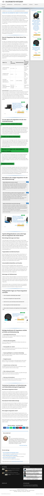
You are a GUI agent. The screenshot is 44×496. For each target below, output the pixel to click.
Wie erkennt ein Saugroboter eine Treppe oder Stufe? (12, 298)
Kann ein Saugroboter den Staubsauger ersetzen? (10, 452)
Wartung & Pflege (17, 4)
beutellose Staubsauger (31, 490)
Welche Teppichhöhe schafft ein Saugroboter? (10, 455)
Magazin (36, 4)
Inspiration (25, 4)
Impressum (41, 493)
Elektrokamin (28, 491)
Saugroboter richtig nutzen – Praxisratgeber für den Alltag (14, 474)
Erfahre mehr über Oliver (23, 445)
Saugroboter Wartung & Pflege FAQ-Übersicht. (17, 461)
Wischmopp (22, 490)
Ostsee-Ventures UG (7, 493)
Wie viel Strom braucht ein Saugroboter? (9, 457)
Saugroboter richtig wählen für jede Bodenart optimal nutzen (13, 470)
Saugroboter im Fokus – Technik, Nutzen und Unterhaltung (12, 468)
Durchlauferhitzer (24, 491)
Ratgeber (3, 6)
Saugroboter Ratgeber (14, 1)
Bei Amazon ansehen (20, 112)
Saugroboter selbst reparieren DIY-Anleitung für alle (11, 472)
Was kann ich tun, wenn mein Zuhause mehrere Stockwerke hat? (14, 301)
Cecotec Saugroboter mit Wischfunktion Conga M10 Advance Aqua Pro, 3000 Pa (18, 314)
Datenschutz (37, 493)
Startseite (3, 4)
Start (6, 10)
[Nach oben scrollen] (42, 494)
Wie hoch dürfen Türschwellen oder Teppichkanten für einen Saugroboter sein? (15, 309)
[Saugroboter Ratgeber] (2, 2)
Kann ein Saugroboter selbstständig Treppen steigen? (12, 295)
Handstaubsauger (14, 490)
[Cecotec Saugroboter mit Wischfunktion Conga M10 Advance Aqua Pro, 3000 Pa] (36, 46)
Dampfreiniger (19, 490)
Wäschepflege (15, 491)
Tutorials (30, 4)
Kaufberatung (9, 4)
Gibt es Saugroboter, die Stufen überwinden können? (12, 304)
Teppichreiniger (20, 491)
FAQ (13, 10)
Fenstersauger (26, 490)
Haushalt (11, 490)
